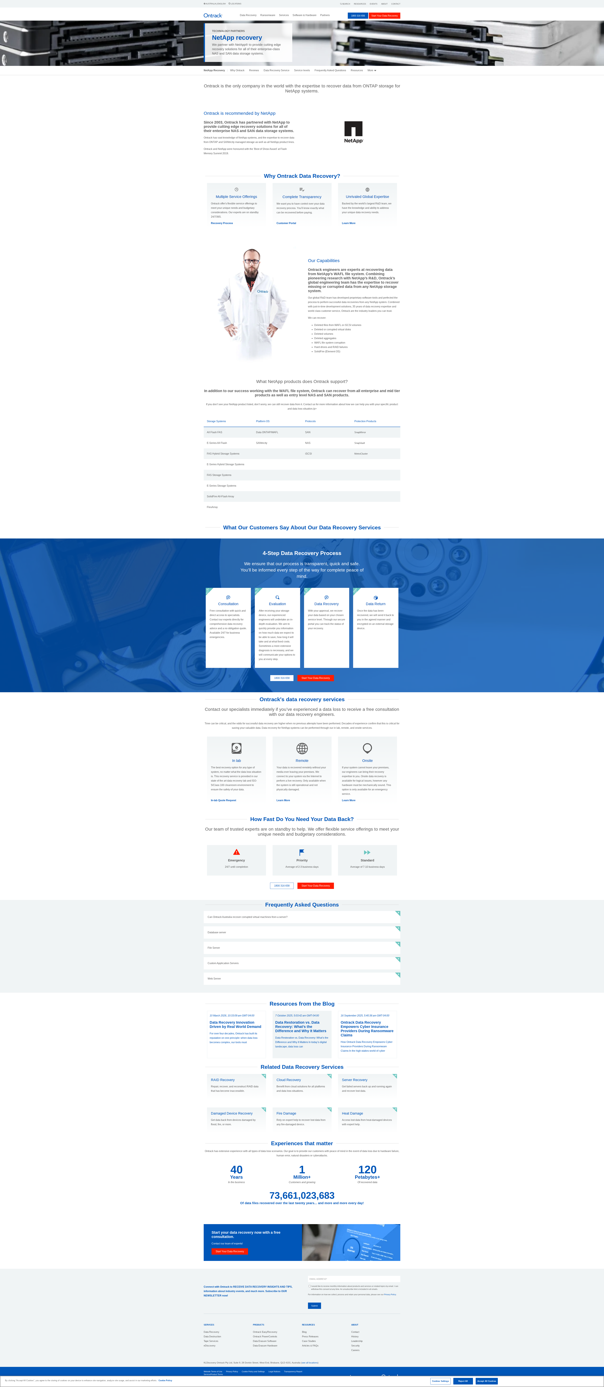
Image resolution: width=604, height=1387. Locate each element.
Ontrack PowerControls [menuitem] (265, 1336)
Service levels (302, 70)
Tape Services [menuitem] (211, 1341)
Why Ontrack (237, 70)
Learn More (348, 223)
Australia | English (215, 4)
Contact (395, 4)
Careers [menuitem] (355, 1350)
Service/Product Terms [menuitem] (213, 1374)
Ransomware (267, 15)
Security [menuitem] (355, 1345)
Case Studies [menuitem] (309, 1341)
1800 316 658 (282, 678)
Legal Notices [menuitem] (274, 1371)
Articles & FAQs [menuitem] (310, 1345)
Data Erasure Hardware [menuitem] (265, 1345)
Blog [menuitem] (304, 1332)
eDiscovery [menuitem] (209, 1345)
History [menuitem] (355, 1336)
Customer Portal (286, 223)
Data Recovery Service (276, 70)
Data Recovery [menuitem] (211, 1332)
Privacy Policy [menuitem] (232, 1371)
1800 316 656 (358, 15)
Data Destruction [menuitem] (212, 1336)
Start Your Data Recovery (384, 15)
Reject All (463, 1381)
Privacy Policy (390, 1294)
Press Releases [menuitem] (310, 1336)
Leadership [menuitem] (357, 1341)
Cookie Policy (165, 1380)
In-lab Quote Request (223, 800)
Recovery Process (222, 223)
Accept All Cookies (486, 1381)
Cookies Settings (440, 1381)
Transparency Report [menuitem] (293, 1371)
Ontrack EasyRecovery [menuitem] (265, 1332)
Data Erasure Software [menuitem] (264, 1341)
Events (373, 4)
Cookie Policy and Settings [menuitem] (253, 1371)
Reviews (254, 70)
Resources (360, 4)
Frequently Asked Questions (330, 70)
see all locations (310, 1362)
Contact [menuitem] (355, 1332)
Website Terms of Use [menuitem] (213, 1371)
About (384, 4)
